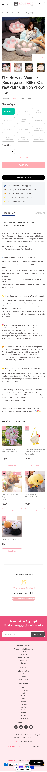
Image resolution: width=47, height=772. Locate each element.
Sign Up (37, 634)
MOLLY (23, 701)
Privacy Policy (23, 660)
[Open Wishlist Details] (7, 4)
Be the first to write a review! (23, 599)
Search (23, 663)
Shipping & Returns (23, 652)
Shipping (14, 98)
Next (42, 57)
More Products (23, 718)
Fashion (23, 715)
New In (23, 687)
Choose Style (8, 104)
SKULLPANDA (23, 696)
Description (8, 212)
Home (3, 13)
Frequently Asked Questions (23, 649)
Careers (23, 677)
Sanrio (23, 707)
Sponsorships (23, 679)
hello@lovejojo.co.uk (26, 741)
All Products (23, 690)
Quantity (6, 145)
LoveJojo (20, 760)
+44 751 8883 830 (32, 746)
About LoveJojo (23, 671)
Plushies (23, 710)
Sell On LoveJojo (23, 674)
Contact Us (23, 655)
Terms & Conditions (23, 657)
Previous (35, 57)
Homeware (23, 713)
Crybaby (23, 699)
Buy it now (23, 165)
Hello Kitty (23, 704)
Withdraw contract (23, 769)
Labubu (23, 693)
